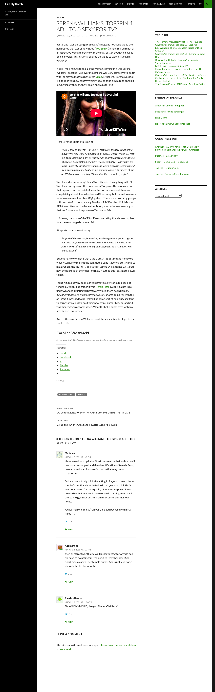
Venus (98, 76)
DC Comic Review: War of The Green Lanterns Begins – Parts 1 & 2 (93, 410)
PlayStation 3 (66, 394)
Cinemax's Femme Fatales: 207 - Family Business (180, 75)
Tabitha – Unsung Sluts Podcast (172, 173)
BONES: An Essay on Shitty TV (171, 65)
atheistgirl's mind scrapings (169, 111)
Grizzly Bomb (14, 4)
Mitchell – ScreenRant (166, 155)
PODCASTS (143, 4)
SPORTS (191, 4)
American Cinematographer (169, 105)
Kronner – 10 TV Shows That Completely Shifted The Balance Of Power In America (177, 148)
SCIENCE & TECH (176, 4)
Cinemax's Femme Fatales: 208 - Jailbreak (176, 44)
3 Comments (109, 35)
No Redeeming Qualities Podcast (172, 123)
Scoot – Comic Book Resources (171, 161)
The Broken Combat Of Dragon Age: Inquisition (180, 84)
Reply (70, 529)
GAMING (119, 4)
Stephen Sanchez (88, 35)
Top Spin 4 (102, 48)
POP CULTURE (159, 4)
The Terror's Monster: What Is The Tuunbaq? (179, 41)
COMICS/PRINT (104, 4)
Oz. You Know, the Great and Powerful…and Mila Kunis (86, 422)
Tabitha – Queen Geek (167, 167)
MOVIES (130, 4)
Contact (9, 29)
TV (200, 4)
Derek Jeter (102, 286)
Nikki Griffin (161, 117)
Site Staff (9, 22)
